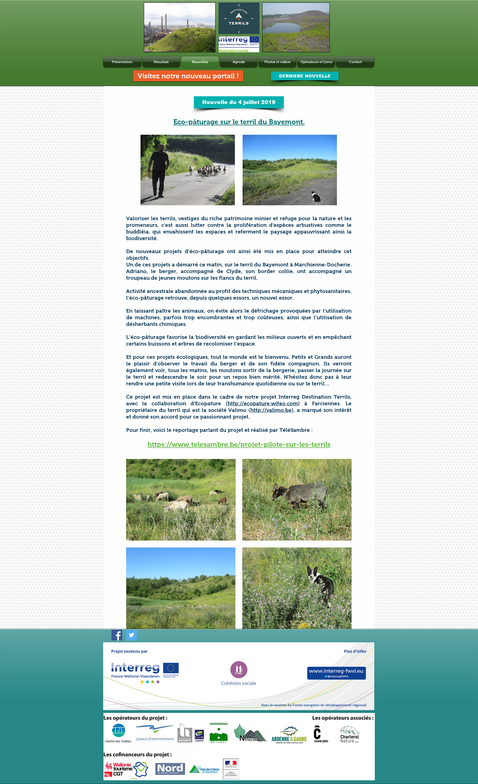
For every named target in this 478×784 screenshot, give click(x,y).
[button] (239, 102)
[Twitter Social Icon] (131, 635)
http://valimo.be (271, 410)
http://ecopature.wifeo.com (263, 403)
